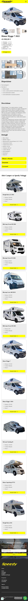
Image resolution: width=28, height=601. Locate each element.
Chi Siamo (4, 580)
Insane (3, 598)
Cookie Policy (5, 588)
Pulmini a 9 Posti (5, 575)
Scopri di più (13, 204)
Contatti (3, 581)
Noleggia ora (6, 52)
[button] (14, 158)
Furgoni (3, 573)
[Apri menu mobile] (26, 1)
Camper (3, 572)
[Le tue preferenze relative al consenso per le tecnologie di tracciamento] (2, 599)
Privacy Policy (5, 587)
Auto (2, 571)
